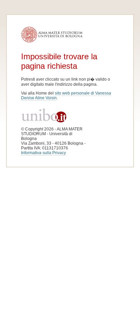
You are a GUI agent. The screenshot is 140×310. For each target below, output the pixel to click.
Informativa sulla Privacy (43, 152)
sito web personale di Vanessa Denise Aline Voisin (66, 95)
